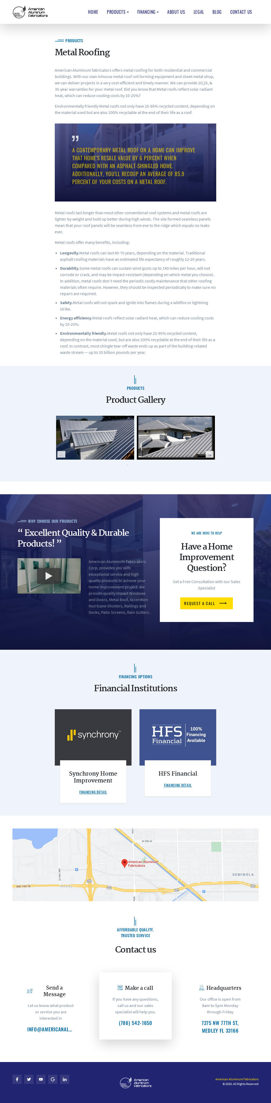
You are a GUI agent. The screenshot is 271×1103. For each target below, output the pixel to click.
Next (210, 454)
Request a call (199, 603)
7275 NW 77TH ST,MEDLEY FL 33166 (220, 1026)
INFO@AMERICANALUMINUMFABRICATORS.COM (50, 1029)
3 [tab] (143, 465)
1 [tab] (127, 465)
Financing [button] (146, 12)
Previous (61, 454)
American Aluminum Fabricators (237, 1079)
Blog (217, 12)
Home (93, 12)
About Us (176, 12)
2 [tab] (135, 465)
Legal (199, 12)
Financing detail (93, 792)
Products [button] (116, 12)
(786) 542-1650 (135, 1023)
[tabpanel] (95, 437)
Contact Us (241, 12)
